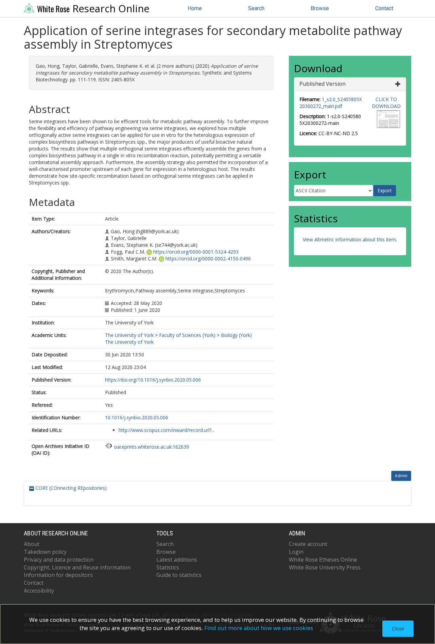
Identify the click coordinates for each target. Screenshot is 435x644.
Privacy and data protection (58, 559)
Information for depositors (58, 575)
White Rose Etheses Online (323, 559)
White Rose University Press (325, 567)
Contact (384, 8)
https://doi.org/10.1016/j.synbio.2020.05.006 (153, 379)
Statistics (167, 567)
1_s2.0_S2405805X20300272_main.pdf (330, 102)
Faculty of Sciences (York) (187, 335)
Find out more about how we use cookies (258, 628)
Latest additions (176, 559)
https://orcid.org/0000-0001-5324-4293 (196, 251)
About (31, 544)
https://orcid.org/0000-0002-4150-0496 (208, 258)
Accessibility (39, 590)
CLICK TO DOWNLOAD (386, 102)
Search (256, 8)
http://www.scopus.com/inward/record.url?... (166, 430)
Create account (308, 544)
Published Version (322, 83)
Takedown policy (45, 552)
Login (296, 552)
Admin (401, 476)
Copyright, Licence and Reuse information (77, 567)
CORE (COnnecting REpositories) (70, 488)
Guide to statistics (179, 575)
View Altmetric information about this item (349, 239)
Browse (320, 8)
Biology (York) (236, 335)
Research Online (93, 8)
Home (195, 8)
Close (398, 628)
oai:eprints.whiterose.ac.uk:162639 (151, 447)
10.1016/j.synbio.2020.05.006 (136, 417)
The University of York (129, 335)
